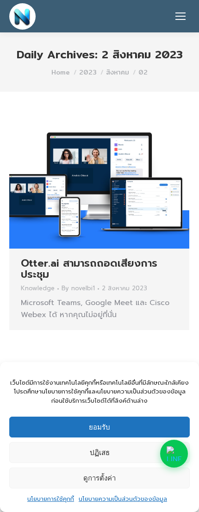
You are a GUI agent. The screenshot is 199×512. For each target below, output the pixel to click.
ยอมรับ (99, 427)
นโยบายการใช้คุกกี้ (50, 498)
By (78, 289)
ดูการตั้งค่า (99, 478)
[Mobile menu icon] (180, 16)
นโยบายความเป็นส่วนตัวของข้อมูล (123, 498)
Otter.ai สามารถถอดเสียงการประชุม (89, 269)
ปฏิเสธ (100, 452)
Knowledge (38, 288)
